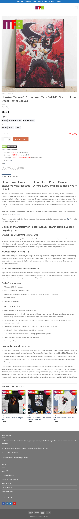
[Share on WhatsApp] (3, 168)
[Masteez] (39, 7)
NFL (5, 163)
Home (4, 94)
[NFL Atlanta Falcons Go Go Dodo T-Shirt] (65, 402)
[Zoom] (4, 89)
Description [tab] (6, 176)
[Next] (77, 408)
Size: (4, 124)
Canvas (10, 94)
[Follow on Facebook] (3, 503)
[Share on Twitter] (11, 168)
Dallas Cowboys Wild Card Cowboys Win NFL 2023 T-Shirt (39, 418)
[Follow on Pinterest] (14, 503)
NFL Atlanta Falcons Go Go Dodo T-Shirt (65, 418)
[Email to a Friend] (14, 168)
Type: (4, 116)
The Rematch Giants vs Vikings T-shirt (13, 418)
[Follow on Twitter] (11, 503)
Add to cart (20, 139)
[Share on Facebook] (7, 168)
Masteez (17, 214)
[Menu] (3, 7)
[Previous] (1, 408)
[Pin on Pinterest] (18, 168)
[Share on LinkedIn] (22, 168)
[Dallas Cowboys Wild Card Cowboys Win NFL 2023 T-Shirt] (39, 402)
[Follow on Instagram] (7, 503)
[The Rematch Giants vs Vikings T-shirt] (14, 402)
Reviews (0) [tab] (16, 176)
